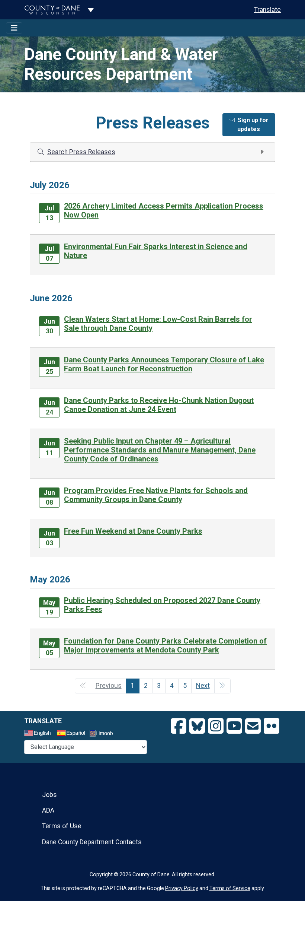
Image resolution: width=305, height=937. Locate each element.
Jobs (49, 794)
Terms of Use (61, 826)
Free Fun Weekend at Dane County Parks (133, 531)
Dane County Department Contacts (92, 842)
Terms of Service (229, 888)
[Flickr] (271, 726)
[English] (39, 734)
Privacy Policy (181, 888)
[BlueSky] (197, 726)
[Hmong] (104, 734)
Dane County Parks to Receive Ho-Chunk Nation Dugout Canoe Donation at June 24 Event (159, 405)
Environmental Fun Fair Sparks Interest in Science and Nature (155, 251)
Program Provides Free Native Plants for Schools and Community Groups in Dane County (156, 495)
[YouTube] (234, 726)
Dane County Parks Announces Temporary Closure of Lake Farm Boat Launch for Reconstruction (164, 364)
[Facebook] (178, 726)
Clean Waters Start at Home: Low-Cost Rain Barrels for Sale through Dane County (158, 324)
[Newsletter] (253, 726)
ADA (48, 810)
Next (203, 685)
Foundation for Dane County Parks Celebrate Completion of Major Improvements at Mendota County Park (165, 645)
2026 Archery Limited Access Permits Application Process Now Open (163, 210)
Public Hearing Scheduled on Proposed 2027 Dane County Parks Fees (162, 605)
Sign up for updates (253, 125)
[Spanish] (72, 734)
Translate (267, 9)
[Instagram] (215, 726)
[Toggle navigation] (14, 28)
